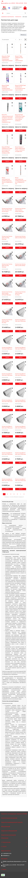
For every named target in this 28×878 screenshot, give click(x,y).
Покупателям (6, 842)
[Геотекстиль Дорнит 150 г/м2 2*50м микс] (20, 366)
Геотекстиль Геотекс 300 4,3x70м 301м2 (20, 265)
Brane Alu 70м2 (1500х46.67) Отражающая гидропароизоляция (7, 58)
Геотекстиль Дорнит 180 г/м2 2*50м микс (20, 401)
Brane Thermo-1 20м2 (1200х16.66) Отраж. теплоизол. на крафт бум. (20, 149)
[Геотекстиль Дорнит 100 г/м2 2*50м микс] (20, 312)
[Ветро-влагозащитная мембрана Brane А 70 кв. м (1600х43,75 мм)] (20, 170)
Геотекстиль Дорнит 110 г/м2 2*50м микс (7, 348)
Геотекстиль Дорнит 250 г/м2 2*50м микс (7, 453)
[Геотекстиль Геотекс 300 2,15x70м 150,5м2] (7, 257)
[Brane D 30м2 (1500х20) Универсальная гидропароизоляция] (7, 78)
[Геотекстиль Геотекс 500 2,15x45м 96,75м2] (7, 312)
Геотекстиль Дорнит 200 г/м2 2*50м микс (7, 427)
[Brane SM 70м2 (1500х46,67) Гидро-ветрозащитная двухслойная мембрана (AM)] (7, 139)
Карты (4, 869)
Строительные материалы (9, 818)
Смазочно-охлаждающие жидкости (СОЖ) (14, 814)
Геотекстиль (18, 16)
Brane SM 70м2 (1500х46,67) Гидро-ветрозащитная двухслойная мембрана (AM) (7, 150)
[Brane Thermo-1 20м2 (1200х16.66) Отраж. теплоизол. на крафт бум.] (20, 139)
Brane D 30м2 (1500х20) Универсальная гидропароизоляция (7, 88)
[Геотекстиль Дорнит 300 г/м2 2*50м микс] (20, 471)
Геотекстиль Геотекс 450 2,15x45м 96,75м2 (20, 293)
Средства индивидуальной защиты (11, 822)
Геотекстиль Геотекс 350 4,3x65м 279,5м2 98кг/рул (7, 293)
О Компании (4, 838)
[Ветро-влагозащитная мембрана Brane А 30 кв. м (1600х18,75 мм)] (7, 170)
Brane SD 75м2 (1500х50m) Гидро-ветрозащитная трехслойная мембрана (20, 117)
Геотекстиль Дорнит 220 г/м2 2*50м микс (20, 427)
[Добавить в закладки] (12, 44)
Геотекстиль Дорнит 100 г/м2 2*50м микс (20, 320)
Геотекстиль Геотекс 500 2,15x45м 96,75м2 (7, 321)
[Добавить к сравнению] (12, 47)
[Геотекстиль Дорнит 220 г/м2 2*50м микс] (20, 419)
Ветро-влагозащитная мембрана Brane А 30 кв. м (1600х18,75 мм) (7, 180)
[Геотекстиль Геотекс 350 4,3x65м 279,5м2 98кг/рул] (7, 284)
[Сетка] (25, 39)
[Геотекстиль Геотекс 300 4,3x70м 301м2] (20, 257)
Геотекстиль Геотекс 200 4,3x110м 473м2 (20, 237)
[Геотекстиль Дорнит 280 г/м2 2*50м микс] (7, 471)
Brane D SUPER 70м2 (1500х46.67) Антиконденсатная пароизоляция (20, 88)
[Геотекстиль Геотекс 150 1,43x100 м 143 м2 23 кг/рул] (7, 201)
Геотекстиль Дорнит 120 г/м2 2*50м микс (20, 348)
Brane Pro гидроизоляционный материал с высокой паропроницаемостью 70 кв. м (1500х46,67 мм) (7, 118)
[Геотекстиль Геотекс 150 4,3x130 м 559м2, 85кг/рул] (20, 201)
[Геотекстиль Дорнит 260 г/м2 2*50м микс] (20, 445)
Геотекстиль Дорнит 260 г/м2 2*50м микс (20, 453)
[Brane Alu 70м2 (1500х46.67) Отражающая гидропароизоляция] (7, 49)
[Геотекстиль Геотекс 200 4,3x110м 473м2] (20, 229)
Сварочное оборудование (9, 830)
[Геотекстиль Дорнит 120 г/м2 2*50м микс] (20, 340)
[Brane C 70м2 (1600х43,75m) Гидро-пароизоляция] (20, 49)
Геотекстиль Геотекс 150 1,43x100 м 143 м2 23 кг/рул (7, 210)
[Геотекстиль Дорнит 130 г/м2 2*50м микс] (7, 366)
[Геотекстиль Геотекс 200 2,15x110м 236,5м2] (7, 229)
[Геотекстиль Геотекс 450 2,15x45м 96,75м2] (20, 284)
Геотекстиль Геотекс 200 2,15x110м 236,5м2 (7, 238)
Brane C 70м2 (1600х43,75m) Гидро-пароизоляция (19, 58)
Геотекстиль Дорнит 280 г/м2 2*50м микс (7, 479)
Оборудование (5, 826)
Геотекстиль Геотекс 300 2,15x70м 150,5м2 (7, 266)
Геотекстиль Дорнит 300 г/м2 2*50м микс (20, 479)
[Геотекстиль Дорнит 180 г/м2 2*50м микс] (20, 392)
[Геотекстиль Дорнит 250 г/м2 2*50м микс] (7, 445)
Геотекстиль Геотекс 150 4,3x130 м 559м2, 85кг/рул (20, 210)
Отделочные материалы (8, 835)
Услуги (4, 846)
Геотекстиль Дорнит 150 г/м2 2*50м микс (20, 374)
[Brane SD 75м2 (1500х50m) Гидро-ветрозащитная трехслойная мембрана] (20, 107)
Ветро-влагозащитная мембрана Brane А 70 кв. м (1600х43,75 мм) (20, 180)
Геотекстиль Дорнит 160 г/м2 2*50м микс (7, 401)
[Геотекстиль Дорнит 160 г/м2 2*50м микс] (7, 392)
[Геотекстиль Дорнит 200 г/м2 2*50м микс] (7, 419)
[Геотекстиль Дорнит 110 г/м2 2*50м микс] (7, 340)
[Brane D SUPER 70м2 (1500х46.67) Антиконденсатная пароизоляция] (20, 78)
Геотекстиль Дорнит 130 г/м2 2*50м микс (7, 374)
